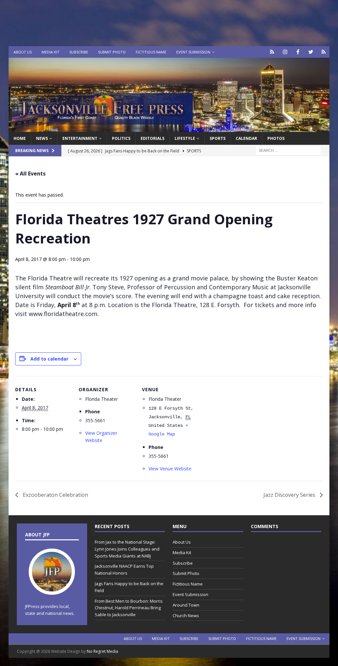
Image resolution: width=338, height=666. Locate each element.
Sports (217, 138)
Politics (121, 138)
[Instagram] (285, 52)
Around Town (186, 605)
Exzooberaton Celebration (54, 494)
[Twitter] (311, 52)
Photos (276, 138)
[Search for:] (288, 150)
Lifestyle (185, 138)
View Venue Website (170, 468)
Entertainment (79, 138)
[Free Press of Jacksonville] (169, 128)
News (42, 138)
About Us (23, 51)
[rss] (323, 52)
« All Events (30, 173)
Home (20, 138)
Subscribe (78, 51)
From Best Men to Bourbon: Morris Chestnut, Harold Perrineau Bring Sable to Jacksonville (129, 608)
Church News (186, 615)
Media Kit (50, 51)
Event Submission (193, 51)
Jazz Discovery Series (290, 494)
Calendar (246, 138)
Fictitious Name (151, 51)
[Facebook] (298, 52)
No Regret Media (102, 651)
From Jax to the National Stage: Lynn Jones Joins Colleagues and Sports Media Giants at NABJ (127, 549)
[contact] (272, 52)
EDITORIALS (152, 138)
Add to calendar (49, 359)
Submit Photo (112, 51)
